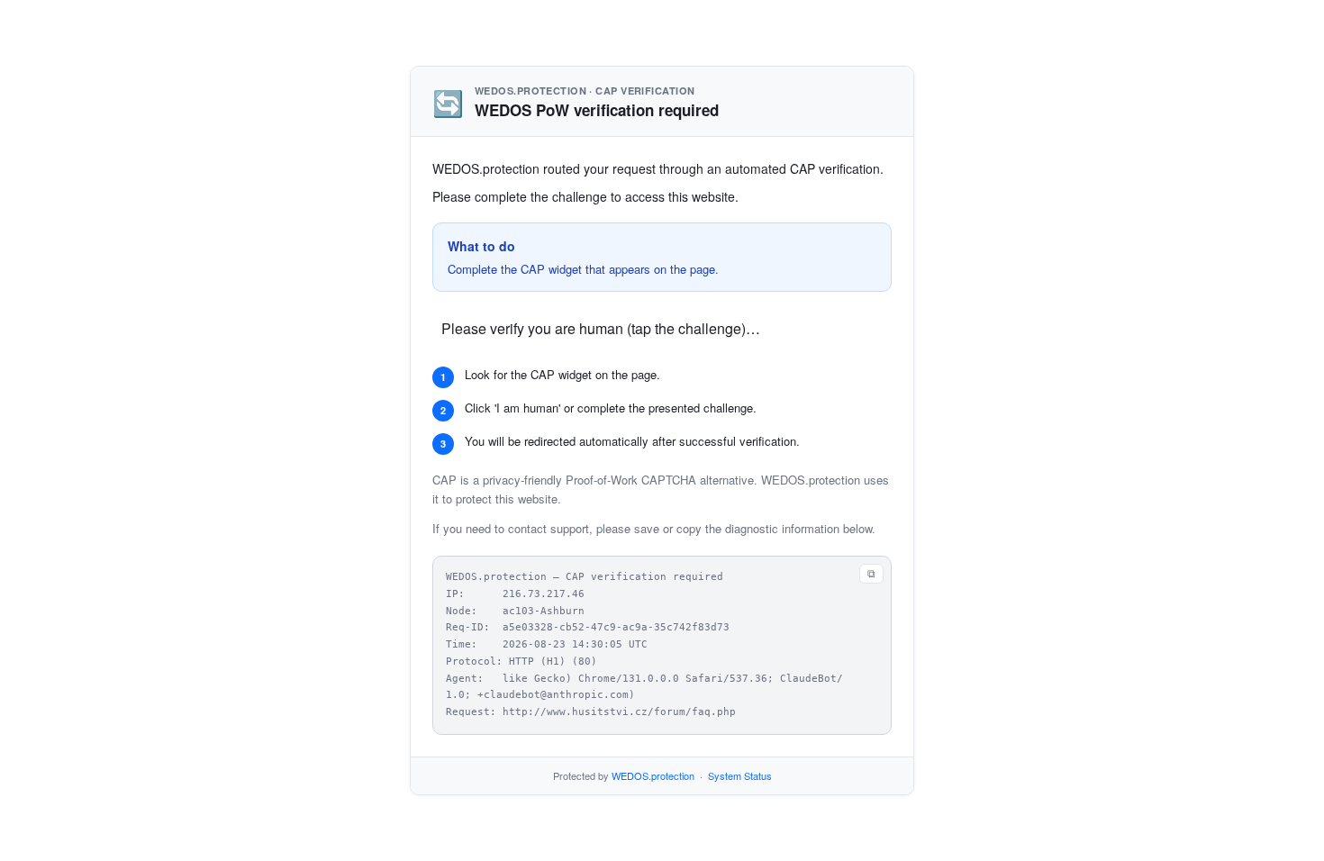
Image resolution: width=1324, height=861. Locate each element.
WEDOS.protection (653, 775)
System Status (740, 775)
